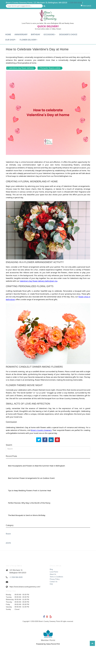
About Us (53, 574)
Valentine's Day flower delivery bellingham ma (38, 281)
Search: (9, 445)
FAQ (51, 584)
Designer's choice (68, 34)
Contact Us (53, 582)
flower (8, 534)
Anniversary (21, 34)
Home (8, 34)
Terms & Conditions (56, 577)
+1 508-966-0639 (75, 3)
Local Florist (54, 572)
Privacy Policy (55, 579)
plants (8, 543)
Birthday (35, 34)
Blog (51, 569)
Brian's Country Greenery (41, 430)
